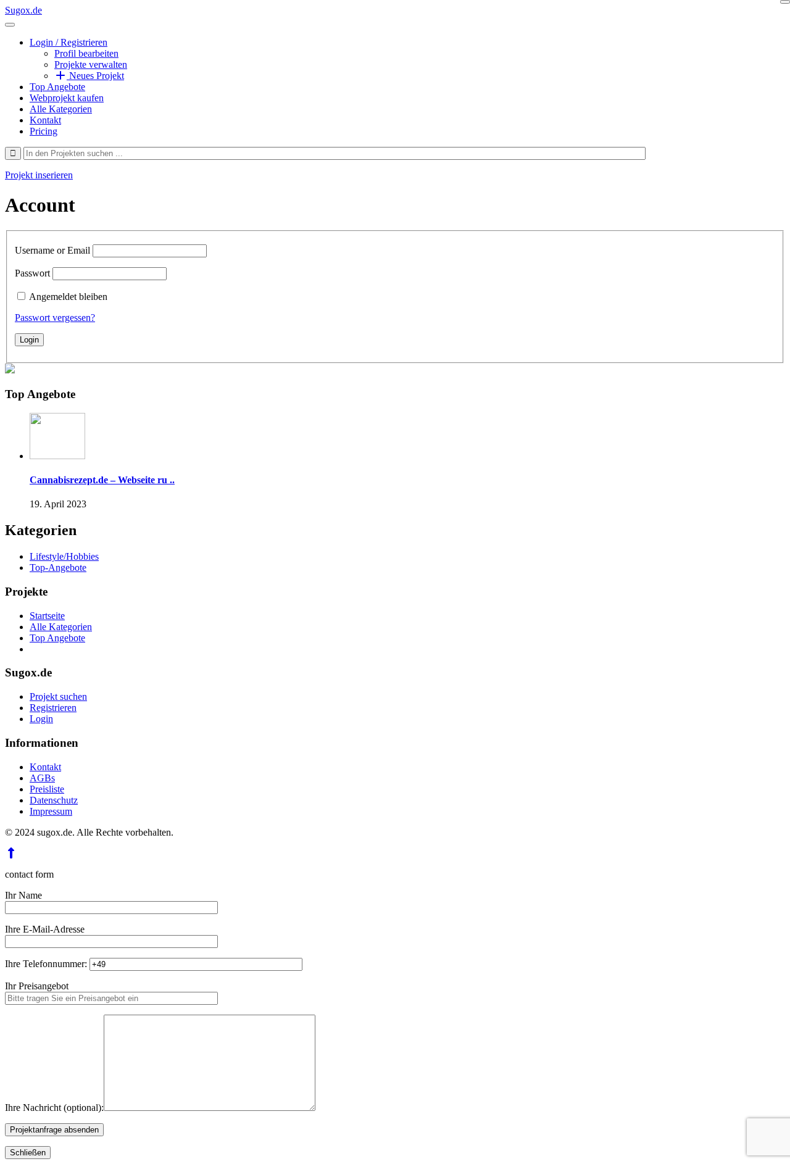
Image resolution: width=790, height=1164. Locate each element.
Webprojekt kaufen (67, 98)
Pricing (43, 131)
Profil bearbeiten (86, 53)
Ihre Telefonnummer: (47, 963)
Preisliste (47, 789)
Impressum (51, 811)
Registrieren (53, 707)
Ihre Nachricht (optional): (54, 1107)
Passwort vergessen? (55, 317)
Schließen (28, 1152)
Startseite (47, 615)
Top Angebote (57, 86)
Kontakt (45, 120)
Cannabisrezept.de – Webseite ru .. (102, 480)
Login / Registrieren (68, 42)
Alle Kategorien (61, 109)
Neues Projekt (95, 75)
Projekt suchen (58, 696)
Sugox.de (23, 10)
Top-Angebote (58, 567)
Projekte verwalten (90, 64)
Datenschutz (54, 800)
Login (41, 718)
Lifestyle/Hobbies (64, 556)
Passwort (32, 273)
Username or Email (52, 250)
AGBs (42, 778)
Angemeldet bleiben (68, 296)
